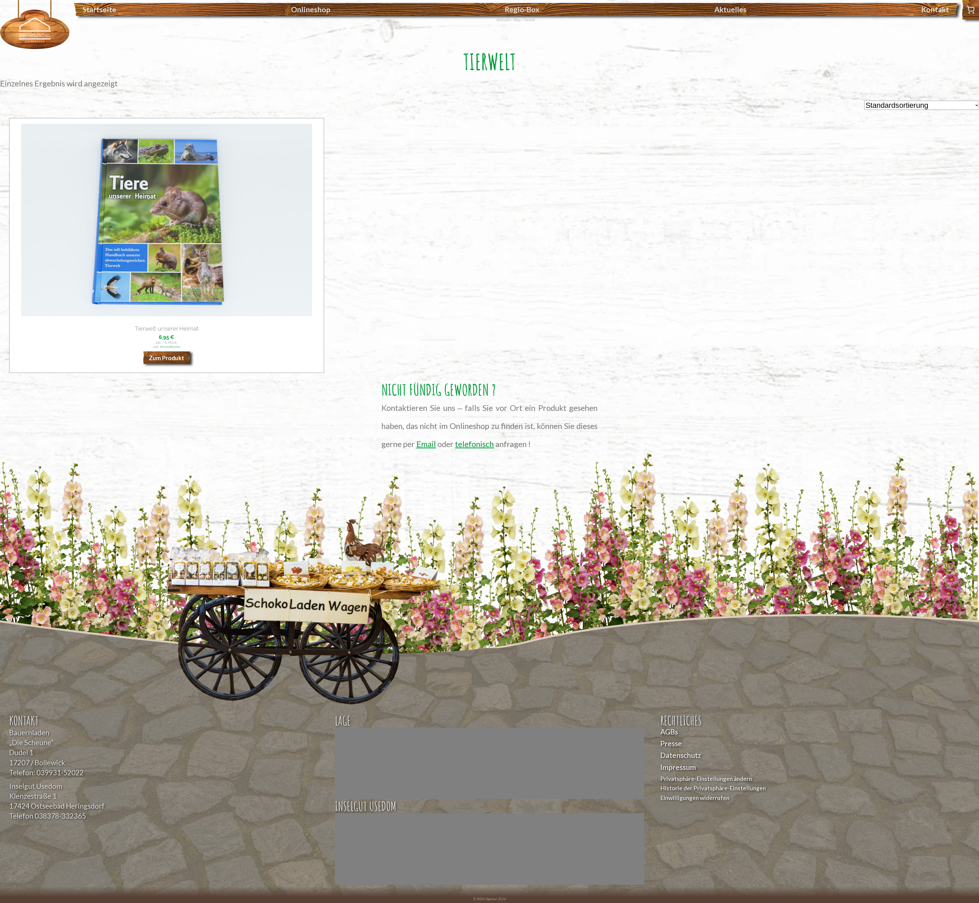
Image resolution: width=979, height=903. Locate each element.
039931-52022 (60, 772)
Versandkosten (170, 346)
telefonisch (474, 444)
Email (426, 444)
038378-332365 (60, 816)
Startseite (99, 9)
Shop (516, 20)
